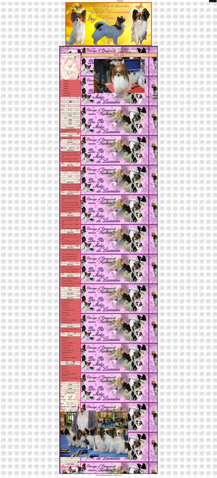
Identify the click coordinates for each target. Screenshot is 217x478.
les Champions (70, 128)
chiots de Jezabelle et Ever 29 (71, 218)
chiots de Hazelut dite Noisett (71, 283)
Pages (77, 49)
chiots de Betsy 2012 (68, 286)
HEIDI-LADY (67, 352)
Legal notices (99, 475)
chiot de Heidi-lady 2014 (69, 254)
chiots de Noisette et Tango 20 (70, 225)
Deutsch (66, 91)
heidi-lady (65, 360)
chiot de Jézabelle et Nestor (70, 170)
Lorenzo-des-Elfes (68, 343)
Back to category (119, 97)
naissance (70, 142)
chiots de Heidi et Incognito (70, 228)
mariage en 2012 (67, 138)
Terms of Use (117, 475)
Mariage (70, 136)
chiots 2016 (70, 215)
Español (66, 86)
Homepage (99, 471)
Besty (64, 369)
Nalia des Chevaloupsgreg (71, 378)
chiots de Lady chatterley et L (71, 168)
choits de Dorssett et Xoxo (70, 202)
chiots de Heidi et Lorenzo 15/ (70, 199)
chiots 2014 (70, 248)
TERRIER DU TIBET (70, 357)
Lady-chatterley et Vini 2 (69, 159)
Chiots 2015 (70, 232)
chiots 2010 (70, 294)
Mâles (87, 49)
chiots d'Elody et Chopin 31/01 (69, 259)
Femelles (65, 303)
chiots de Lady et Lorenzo (70, 196)
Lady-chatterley (67, 350)
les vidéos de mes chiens (69, 329)
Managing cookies (108, 475)
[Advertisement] (70, 67)
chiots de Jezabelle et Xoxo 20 (71, 187)
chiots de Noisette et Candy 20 (70, 238)
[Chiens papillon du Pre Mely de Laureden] (108, 24)
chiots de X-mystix (67, 267)
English (65, 83)
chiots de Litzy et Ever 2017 (70, 205)
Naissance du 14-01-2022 (70, 152)
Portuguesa (66, 96)
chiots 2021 (70, 165)
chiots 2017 (70, 194)
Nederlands (67, 93)
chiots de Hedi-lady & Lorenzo (69, 210)
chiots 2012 (70, 276)
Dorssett (65, 355)
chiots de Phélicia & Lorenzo (71, 161)
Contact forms (70, 392)
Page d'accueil (70, 49)
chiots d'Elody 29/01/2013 (70, 272)
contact (65, 317)
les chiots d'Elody (67, 281)
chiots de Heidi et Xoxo (69, 243)
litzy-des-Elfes (67, 345)
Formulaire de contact (123, 49)
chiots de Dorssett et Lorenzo (71, 189)
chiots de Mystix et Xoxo (69, 235)
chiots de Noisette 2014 (69, 256)
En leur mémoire (145, 49)
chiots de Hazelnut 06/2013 (70, 269)
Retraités (93, 49)
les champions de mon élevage (69, 130)
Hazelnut (65, 338)
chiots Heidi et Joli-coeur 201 (71, 185)
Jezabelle (65, 348)
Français (66, 81)
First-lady (66, 371)
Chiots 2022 (70, 150)
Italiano (65, 88)
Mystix (65, 366)
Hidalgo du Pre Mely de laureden (69, 374)
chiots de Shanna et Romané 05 (70, 155)
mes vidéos (66, 315)
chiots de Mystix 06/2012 (70, 278)
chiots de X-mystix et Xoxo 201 (70, 221)
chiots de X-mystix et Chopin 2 (71, 250)
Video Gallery (135, 49)
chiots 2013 (70, 264)
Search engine (70, 464)
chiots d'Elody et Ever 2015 (70, 241)
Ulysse (65, 380)
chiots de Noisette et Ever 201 (71, 207)
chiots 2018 (70, 182)
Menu (70, 116)
